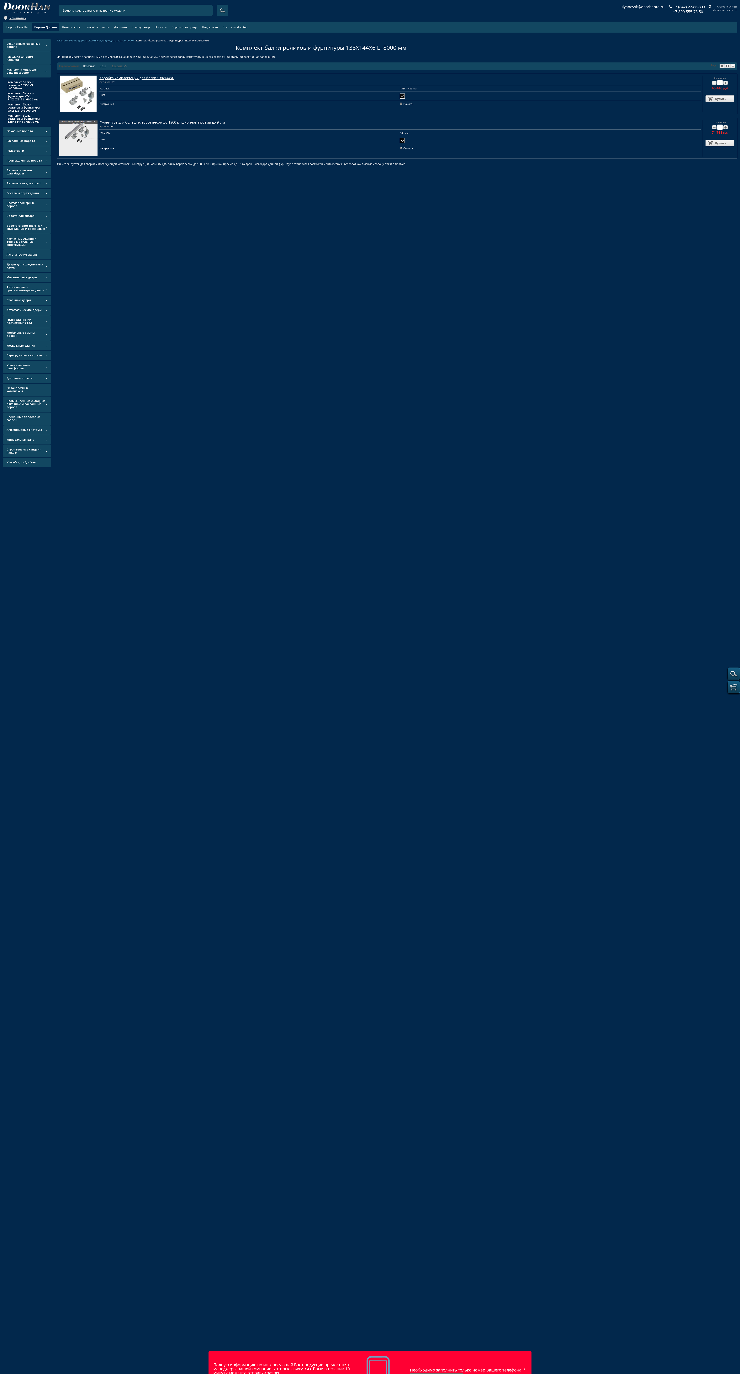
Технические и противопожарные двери (25, 288)
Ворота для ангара (20, 216)
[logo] (27, 7)
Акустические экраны (22, 254)
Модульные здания (21, 345)
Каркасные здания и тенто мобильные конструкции (21, 242)
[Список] (722, 66)
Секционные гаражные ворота (23, 45)
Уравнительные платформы (18, 366)
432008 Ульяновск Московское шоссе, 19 (725, 8)
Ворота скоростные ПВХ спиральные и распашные (26, 227)
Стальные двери (19, 300)
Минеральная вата (20, 439)
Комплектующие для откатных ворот (22, 70)
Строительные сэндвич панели (24, 450)
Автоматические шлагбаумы (19, 171)
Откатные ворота (20, 131)
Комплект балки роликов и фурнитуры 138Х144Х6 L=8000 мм (24, 119)
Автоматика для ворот (24, 183)
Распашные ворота (21, 141)
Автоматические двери (24, 310)
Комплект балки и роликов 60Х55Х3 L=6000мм (21, 85)
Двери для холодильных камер (25, 265)
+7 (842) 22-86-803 (689, 7)
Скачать (408, 103)
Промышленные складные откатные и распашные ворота (26, 404)
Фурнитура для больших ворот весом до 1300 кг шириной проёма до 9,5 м (162, 122)
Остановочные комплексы (18, 389)
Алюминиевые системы (24, 430)
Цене (103, 66)
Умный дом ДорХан (21, 462)
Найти (222, 10)
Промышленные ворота (24, 160)
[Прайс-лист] (732, 66)
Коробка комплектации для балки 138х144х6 (136, 78)
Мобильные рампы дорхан (21, 334)
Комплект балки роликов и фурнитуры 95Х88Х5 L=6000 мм (24, 107)
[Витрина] (727, 66)
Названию (89, 66)
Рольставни (15, 150)
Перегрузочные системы (25, 355)
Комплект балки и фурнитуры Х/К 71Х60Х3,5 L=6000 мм (23, 96)
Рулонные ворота (20, 378)
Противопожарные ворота (21, 204)
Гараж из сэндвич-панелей (20, 58)
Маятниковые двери (22, 277)
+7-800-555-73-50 (688, 12)
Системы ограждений (23, 193)
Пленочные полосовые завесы (23, 418)
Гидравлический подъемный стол (19, 321)
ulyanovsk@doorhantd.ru (642, 7)
